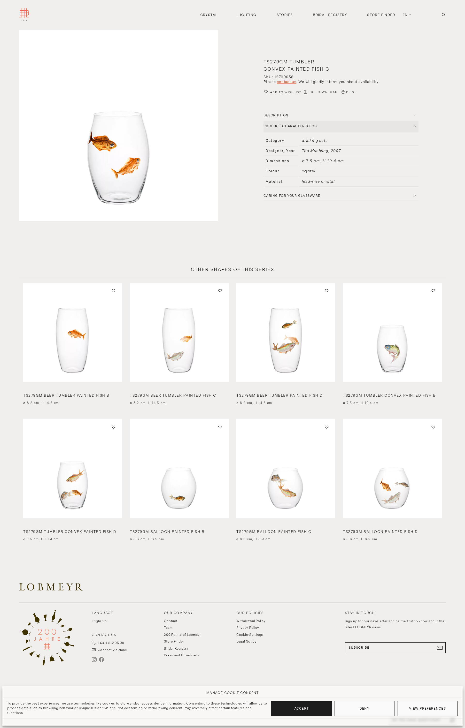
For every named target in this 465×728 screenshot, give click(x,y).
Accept (301, 708)
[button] (124, 126)
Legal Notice (246, 641)
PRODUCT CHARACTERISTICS (290, 126)
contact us (286, 82)
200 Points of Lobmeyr (182, 635)
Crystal (209, 15)
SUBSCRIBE (359, 647)
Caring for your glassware (292, 195)
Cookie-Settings (249, 635)
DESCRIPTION (276, 115)
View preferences (427, 708)
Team (168, 627)
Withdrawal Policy (251, 621)
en (405, 15)
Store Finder (381, 15)
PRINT (351, 92)
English (98, 621)
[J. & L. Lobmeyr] (24, 15)
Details (72, 394)
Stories (285, 15)
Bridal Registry (330, 15)
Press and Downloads (181, 655)
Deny (364, 708)
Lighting (247, 15)
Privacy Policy (247, 627)
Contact (170, 621)
